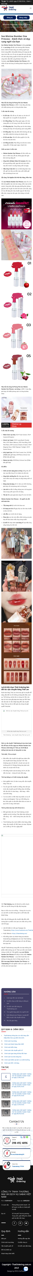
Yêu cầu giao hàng (12, 1020)
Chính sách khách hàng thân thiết (14, 1044)
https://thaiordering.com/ (19, 933)
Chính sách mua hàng (10, 1041)
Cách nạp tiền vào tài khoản (15, 998)
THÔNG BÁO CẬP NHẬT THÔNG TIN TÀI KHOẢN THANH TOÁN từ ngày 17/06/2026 (21, 1075)
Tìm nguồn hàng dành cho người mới (18, 1012)
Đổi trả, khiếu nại (6, 1250)
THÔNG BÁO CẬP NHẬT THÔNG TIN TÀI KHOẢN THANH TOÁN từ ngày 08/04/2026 (21, 1111)
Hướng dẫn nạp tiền (24, 1238)
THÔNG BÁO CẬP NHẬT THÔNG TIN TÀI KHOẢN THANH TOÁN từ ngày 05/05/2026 (21, 1093)
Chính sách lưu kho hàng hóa (12, 1057)
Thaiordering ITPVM (18, 1166)
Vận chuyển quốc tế (7, 1246)
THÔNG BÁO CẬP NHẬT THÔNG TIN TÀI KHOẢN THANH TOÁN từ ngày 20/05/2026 (21, 1084)
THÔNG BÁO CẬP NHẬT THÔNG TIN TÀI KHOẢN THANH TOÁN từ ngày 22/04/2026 (21, 1102)
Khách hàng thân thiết (8, 1253)
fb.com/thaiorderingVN (17, 1154)
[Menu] (31, 8)
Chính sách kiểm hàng (10, 1047)
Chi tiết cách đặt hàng (24, 1246)
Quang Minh (24, 27)
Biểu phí (3, 1238)
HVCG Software (20, 1271)
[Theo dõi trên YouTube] (26, 1223)
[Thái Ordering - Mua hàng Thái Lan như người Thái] (8, 8)
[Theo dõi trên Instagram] (20, 1223)
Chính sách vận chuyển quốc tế (13, 1050)
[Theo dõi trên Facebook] (14, 1223)
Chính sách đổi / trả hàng (11, 1063)
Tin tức (16, 22)
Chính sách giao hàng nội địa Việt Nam (15, 1053)
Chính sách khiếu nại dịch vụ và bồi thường (17, 1060)
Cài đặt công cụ (22, 1242)
